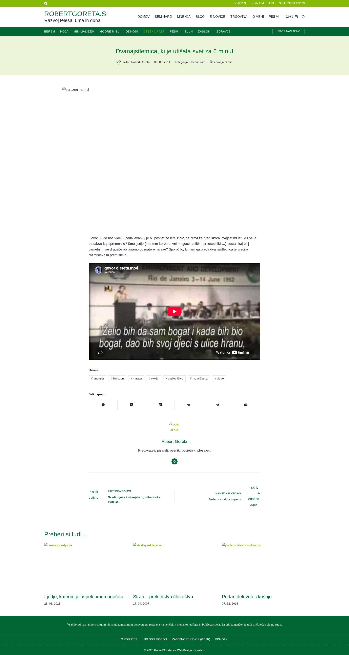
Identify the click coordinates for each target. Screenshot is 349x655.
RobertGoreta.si (76, 14)
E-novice (217, 16)
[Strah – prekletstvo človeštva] (174, 566)
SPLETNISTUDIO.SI (292, 3)
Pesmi (175, 31)
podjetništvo (174, 378)
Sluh (189, 31)
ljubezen (117, 378)
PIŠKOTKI (221, 639)
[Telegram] (217, 405)
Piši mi (274, 16)
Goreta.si (199, 650)
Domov (144, 16)
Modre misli (110, 31)
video (219, 378)
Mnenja (184, 16)
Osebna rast (154, 31)
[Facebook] (45, 3)
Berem (49, 31)
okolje (154, 378)
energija (97, 378)
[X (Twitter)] (132, 405)
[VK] (189, 405)
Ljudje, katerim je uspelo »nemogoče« (83, 596)
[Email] (246, 405)
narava (136, 378)
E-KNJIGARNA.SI (263, 3)
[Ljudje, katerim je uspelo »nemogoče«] (85, 566)
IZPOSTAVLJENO (288, 31)
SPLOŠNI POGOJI (155, 639)
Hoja (64, 31)
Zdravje (223, 31)
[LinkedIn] (160, 405)
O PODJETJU (129, 639)
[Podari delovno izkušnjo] (263, 566)
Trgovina (238, 16)
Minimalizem (84, 31)
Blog (200, 16)
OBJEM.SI (240, 3)
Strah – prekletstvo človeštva (163, 596)
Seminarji (163, 16)
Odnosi (132, 31)
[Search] (303, 16)
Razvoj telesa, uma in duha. (73, 20)
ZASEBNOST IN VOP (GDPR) (191, 639)
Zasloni (204, 31)
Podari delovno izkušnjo (247, 596)
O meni (258, 16)
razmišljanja (199, 378)
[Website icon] (174, 461)
